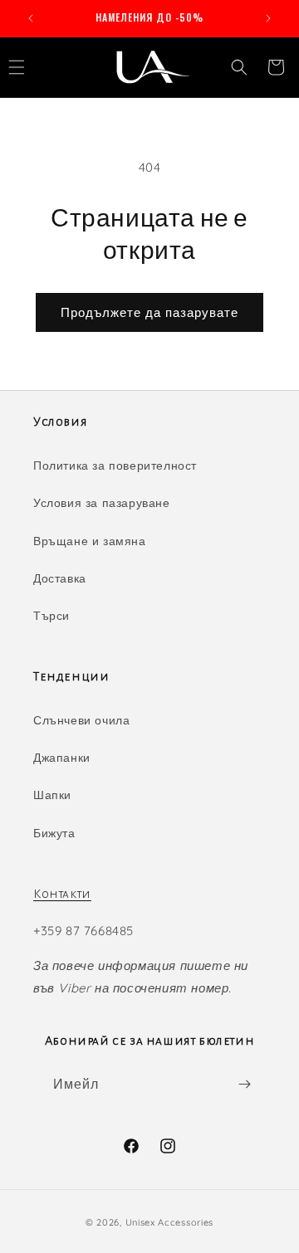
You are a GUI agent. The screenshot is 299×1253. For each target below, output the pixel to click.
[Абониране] (244, 1084)
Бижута (54, 833)
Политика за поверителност (115, 465)
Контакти (62, 893)
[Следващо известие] (268, 18)
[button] (239, 67)
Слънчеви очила (81, 720)
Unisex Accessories (169, 1222)
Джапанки (62, 757)
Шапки (52, 794)
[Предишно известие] (30, 18)
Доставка (59, 578)
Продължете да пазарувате (149, 312)
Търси (51, 615)
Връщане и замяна (89, 541)
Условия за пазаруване (101, 502)
